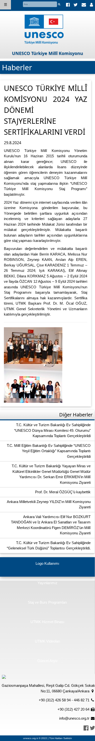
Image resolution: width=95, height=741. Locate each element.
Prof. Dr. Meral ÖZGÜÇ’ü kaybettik (63, 492)
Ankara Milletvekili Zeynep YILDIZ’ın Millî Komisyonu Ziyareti (49, 504)
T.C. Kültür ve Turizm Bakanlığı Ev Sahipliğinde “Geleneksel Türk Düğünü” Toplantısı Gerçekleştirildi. (49, 545)
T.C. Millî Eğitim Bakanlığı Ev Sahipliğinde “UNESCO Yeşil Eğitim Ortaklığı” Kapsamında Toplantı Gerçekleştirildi (49, 451)
